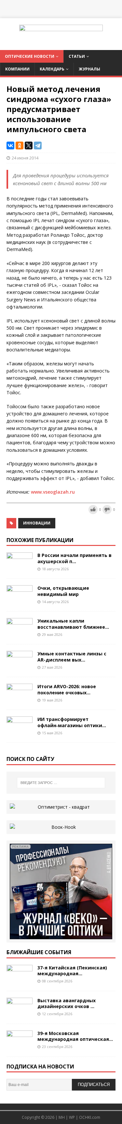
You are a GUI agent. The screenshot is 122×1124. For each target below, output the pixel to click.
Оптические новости (29, 56)
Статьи (77, 56)
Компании (17, 69)
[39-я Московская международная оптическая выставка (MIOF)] (20, 1046)
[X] (29, 145)
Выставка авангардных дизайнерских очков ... (66, 1003)
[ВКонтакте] (10, 145)
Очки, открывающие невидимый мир (63, 591)
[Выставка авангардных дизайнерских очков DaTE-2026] (20, 1013)
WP (72, 1117)
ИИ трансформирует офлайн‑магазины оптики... (71, 722)
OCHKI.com (89, 1117)
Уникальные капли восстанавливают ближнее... (73, 624)
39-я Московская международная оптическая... (75, 1036)
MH (62, 1117)
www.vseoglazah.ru (53, 492)
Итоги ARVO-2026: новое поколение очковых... (66, 689)
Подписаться (94, 1084)
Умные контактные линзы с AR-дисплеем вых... (71, 656)
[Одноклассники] (19, 145)
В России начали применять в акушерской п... (74, 558)
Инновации (36, 523)
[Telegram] (38, 145)
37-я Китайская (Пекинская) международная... (72, 971)
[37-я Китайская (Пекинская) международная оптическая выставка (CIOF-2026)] (20, 980)
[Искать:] (61, 782)
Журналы (89, 69)
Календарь (52, 69)
